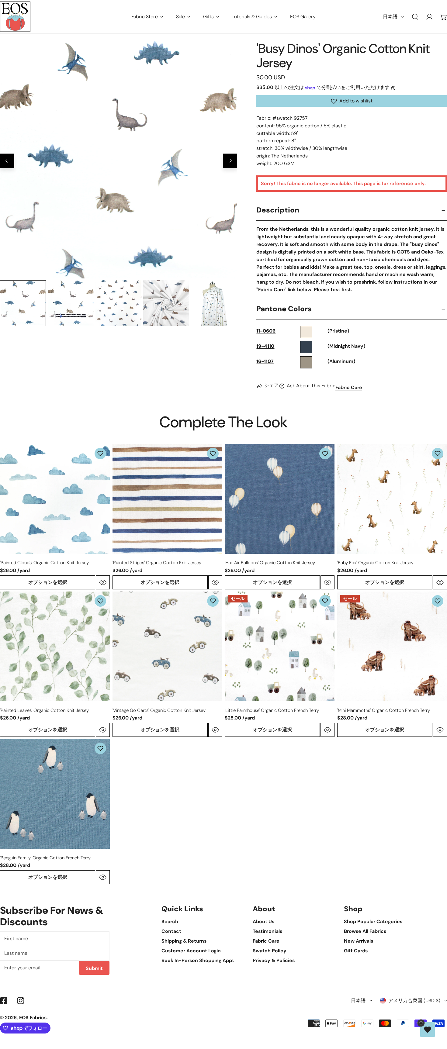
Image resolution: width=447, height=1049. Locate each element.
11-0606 (265, 331)
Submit (94, 968)
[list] (118, 159)
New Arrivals (358, 941)
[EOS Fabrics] (15, 17)
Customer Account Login (191, 950)
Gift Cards (356, 950)
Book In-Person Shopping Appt (197, 960)
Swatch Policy (269, 950)
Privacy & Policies (274, 960)
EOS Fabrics (33, 1017)
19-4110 (265, 346)
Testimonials (267, 931)
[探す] (415, 17)
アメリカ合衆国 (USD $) (414, 1000)
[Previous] (7, 161)
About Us (263, 921)
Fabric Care (348, 388)
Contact (171, 931)
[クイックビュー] (103, 582)
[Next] (230, 161)
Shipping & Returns (183, 941)
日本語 (390, 16)
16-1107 (265, 361)
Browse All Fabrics (365, 931)
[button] (351, 101)
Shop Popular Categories (373, 921)
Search (169, 921)
